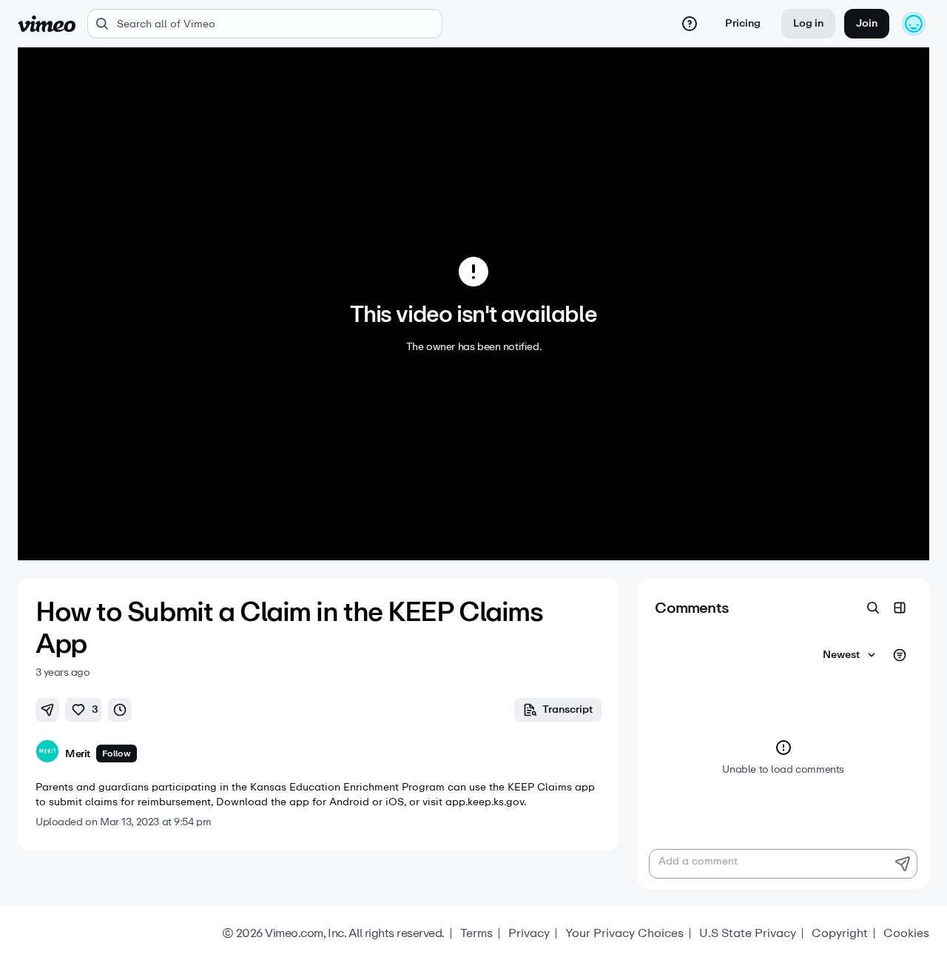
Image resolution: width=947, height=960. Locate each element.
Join (866, 23)
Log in (808, 23)
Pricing (743, 23)
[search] (264, 23)
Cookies (906, 933)
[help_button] (689, 23)
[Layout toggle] (899, 608)
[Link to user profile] (47, 753)
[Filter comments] (899, 655)
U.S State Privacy (747, 933)
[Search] (873, 608)
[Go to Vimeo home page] (46, 24)
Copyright (840, 933)
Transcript (567, 709)
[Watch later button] (120, 710)
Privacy (529, 933)
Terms (476, 933)
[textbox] (783, 864)
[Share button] (47, 710)
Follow (116, 753)
